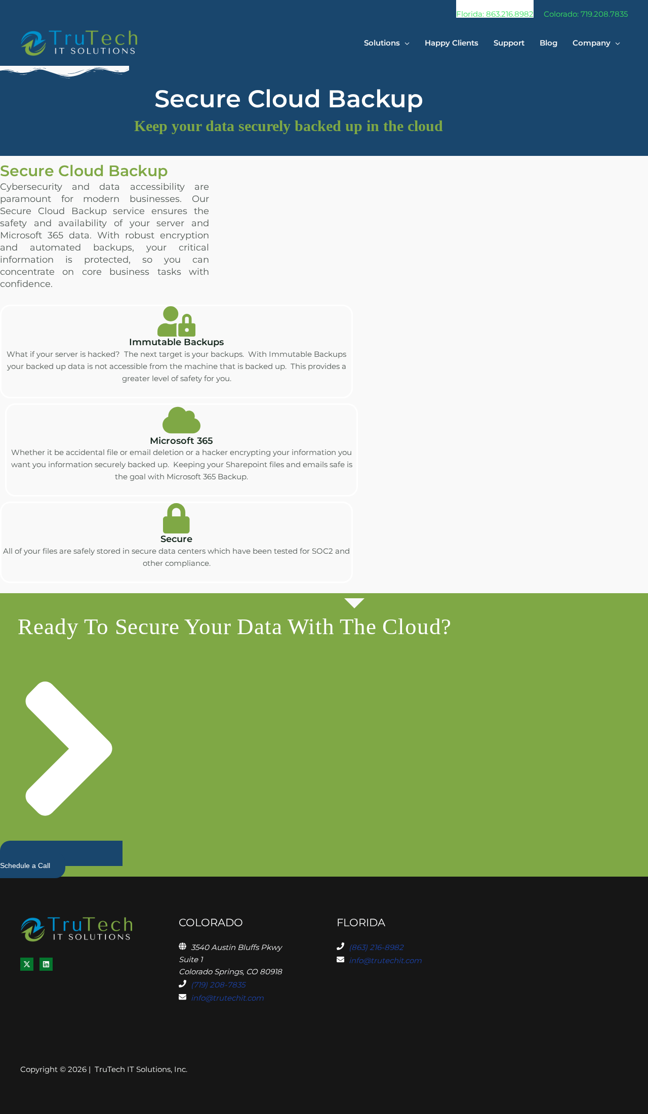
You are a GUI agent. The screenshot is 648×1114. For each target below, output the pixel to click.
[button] (495, 9)
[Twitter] (26, 964)
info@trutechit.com (227, 998)
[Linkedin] (46, 964)
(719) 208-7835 (218, 984)
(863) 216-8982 (376, 947)
